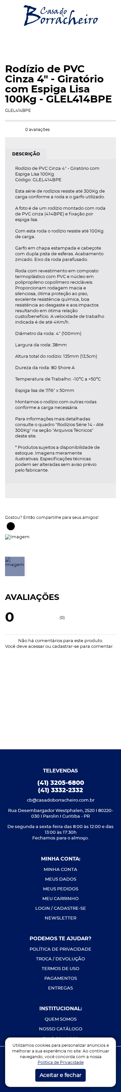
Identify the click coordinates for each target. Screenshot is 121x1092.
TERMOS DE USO (60, 969)
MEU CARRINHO (60, 899)
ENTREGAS (60, 988)
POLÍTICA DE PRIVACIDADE (60, 949)
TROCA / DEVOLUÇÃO (60, 959)
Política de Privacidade (61, 1063)
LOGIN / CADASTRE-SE (60, 908)
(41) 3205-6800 (60, 783)
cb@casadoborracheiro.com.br (60, 800)
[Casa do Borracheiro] (61, 15)
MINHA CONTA (60, 870)
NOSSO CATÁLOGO (60, 1029)
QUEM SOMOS (61, 1019)
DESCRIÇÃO (26, 154)
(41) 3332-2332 (60, 791)
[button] (10, 15)
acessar (36, 646)
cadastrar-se (65, 646)
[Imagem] (17, 536)
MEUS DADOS (60, 879)
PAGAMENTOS (60, 978)
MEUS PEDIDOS (60, 889)
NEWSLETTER (60, 918)
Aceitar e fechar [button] (60, 1075)
